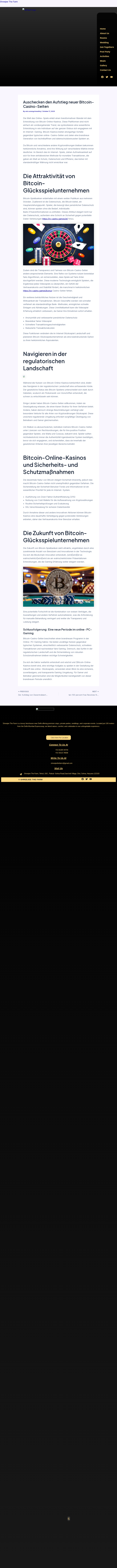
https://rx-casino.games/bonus (37, 291)
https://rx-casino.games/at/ (55, 219)
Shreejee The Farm (9, 1)
